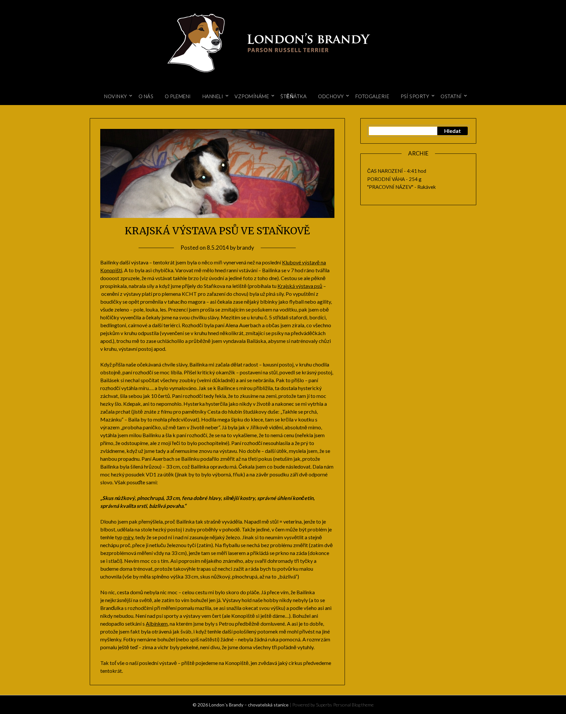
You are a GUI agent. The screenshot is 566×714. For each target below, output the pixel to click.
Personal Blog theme (353, 704)
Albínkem (157, 623)
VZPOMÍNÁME (252, 96)
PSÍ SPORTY (415, 96)
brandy (245, 247)
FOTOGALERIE (372, 96)
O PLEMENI (178, 96)
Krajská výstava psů (299, 286)
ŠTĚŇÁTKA (293, 96)
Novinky (115, 96)
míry (128, 537)
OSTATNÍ (451, 96)
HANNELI (212, 96)
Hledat (452, 131)
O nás (146, 96)
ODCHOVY (331, 96)
